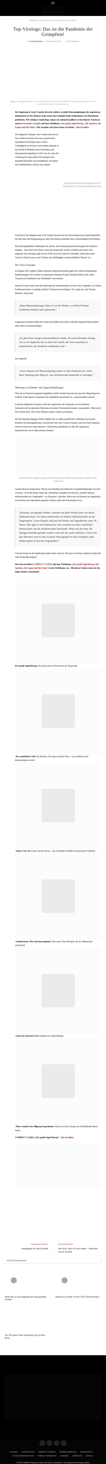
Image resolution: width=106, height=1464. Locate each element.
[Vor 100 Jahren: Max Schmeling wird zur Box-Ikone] (28, 1319)
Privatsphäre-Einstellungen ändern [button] (77, 1462)
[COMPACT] (53, 11)
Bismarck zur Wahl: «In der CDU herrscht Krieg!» (77, 1297)
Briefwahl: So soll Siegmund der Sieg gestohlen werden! (25, 1298)
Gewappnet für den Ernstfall (35, 1248)
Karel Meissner (37, 41)
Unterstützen (28, 1452)
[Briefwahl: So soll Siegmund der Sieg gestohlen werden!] (28, 1280)
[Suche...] (99, 3)
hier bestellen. (82, 127)
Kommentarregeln (68, 1452)
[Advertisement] (58, 210)
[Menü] (53, 3)
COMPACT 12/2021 (42, 564)
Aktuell (89, 1456)
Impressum (77, 1456)
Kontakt (14, 1452)
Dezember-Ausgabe (32, 123)
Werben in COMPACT (47, 1452)
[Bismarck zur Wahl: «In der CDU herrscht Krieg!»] (78, 1280)
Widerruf (64, 1456)
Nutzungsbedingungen (23, 1456)
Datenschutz (86, 1452)
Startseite (33, 20)
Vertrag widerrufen (47, 1456)
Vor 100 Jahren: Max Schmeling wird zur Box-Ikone (25, 1336)
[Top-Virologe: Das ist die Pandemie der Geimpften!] (53, 97)
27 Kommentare (72, 41)
